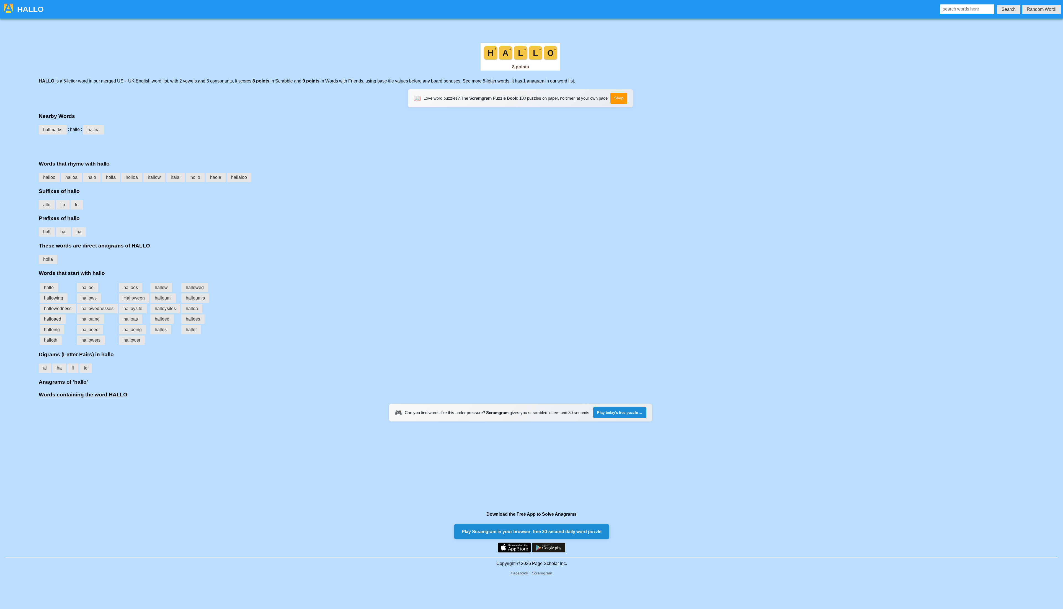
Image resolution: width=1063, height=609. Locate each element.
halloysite (132, 308)
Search (1009, 9)
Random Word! (1041, 9)
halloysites (165, 308)
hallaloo (239, 177)
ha (78, 231)
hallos (161, 329)
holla (111, 177)
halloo (49, 177)
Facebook (519, 573)
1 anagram (533, 81)
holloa (132, 177)
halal (175, 177)
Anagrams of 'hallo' (63, 382)
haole (215, 177)
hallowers (90, 340)
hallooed (90, 329)
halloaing (90, 319)
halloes (193, 319)
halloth (50, 340)
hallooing (132, 329)
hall (46, 231)
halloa (93, 129)
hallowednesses (97, 308)
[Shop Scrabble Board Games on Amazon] (520, 69)
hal (63, 231)
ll (73, 368)
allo (46, 204)
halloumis (195, 298)
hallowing (53, 298)
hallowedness (57, 308)
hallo (49, 287)
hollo (195, 177)
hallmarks (52, 129)
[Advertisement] (520, 146)
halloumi (163, 298)
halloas (130, 319)
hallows (89, 298)
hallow (154, 177)
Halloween (134, 298)
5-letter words (496, 81)
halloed (162, 319)
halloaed (52, 319)
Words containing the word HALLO (83, 395)
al (45, 368)
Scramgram (542, 573)
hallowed (195, 287)
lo (77, 204)
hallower (131, 340)
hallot (191, 329)
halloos (130, 287)
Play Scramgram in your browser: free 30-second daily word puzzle (532, 531)
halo (91, 177)
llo (62, 204)
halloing (52, 329)
